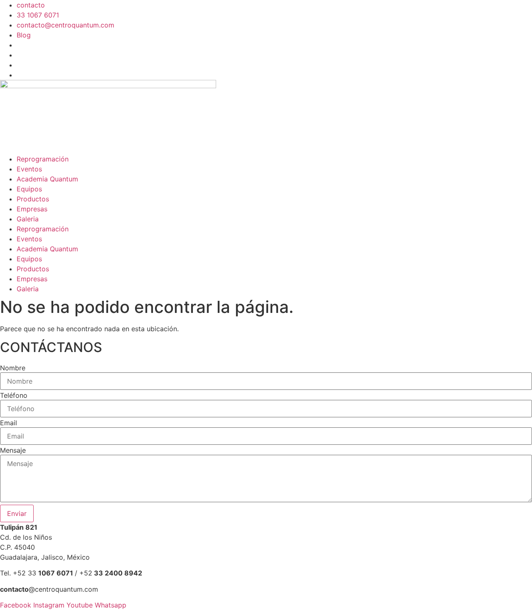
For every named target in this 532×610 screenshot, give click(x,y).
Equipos (29, 189)
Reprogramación (43, 159)
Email (8, 422)
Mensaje (13, 450)
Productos (33, 199)
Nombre (12, 368)
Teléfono (13, 395)
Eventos (29, 169)
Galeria (28, 219)
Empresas (32, 209)
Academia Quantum (47, 179)
